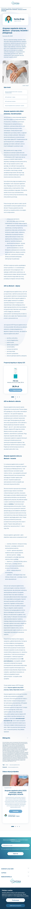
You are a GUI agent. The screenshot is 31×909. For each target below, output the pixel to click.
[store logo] (15, 3)
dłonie (7, 764)
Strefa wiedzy (4, 8)
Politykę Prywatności (25, 849)
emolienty (11, 504)
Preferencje (15, 900)
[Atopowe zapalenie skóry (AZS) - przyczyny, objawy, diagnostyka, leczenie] (15, 780)
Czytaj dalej (15, 811)
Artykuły (9, 8)
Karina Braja (19, 19)
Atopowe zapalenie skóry (17, 8)
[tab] (12, 826)
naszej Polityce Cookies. (23, 895)
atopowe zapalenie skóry (15, 764)
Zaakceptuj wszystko (15, 905)
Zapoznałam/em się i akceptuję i (16, 849)
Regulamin (18, 849)
